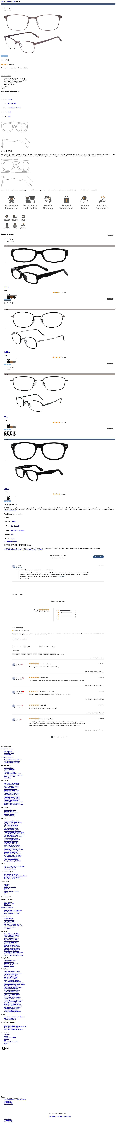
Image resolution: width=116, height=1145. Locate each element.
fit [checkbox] (13, 654)
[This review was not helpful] (102, 671)
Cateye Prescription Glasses (11, 786)
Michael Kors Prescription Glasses (13, 836)
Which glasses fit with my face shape (13, 878)
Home (2, 1)
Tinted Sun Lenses (9, 770)
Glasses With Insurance (10, 869)
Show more (60, 654)
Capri (13, 1)
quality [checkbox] (17, 654)
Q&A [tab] (21, 594)
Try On (4, 56)
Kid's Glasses (7, 754)
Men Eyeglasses (8, 751)
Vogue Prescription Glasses (11, 859)
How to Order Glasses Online (11, 877)
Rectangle (13, 103)
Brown (13, 107)
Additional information (10, 510)
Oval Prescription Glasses (10, 789)
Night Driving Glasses (9, 776)
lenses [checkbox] (35, 654)
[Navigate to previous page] (49, 737)
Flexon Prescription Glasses (11, 841)
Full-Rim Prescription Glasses (12, 797)
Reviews (6, 892)
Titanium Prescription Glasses (12, 793)
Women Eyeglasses (9, 753)
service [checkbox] (29, 654)
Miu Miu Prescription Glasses (12, 843)
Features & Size (5, 87)
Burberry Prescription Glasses (12, 845)
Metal (9, 112)
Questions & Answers (58, 555)
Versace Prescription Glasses (11, 835)
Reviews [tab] (14, 594)
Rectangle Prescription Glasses (12, 783)
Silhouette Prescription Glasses (12, 839)
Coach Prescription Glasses (11, 825)
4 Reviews (63, 422)
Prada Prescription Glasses (11, 828)
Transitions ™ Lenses (9, 772)
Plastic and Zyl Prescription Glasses (13, 801)
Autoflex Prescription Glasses (11, 848)
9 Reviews (63, 357)
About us (6, 888)
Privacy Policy (7, 1101)
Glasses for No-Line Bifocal (11, 812)
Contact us (7, 884)
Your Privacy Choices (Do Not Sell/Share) (15, 1099)
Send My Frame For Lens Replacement (14, 866)
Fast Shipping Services (10, 887)
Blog (5, 889)
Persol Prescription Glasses (11, 838)
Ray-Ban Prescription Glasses (12, 821)
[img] (1, 64)
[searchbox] (17, 646)
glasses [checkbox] (23, 654)
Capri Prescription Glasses (11, 824)
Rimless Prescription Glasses (11, 794)
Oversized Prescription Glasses (12, 799)
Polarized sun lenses (9, 769)
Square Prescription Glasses (11, 784)
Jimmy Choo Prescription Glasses (13, 855)
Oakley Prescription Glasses (11, 829)
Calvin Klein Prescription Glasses (13, 822)
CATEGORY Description (10, 541)
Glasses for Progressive (10, 810)
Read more (76, 725)
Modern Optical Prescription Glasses (13, 849)
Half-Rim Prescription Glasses (12, 796)
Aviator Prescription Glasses (11, 790)
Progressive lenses (8, 768)
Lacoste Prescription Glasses (11, 842)
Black (9, 107)
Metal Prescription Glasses (11, 791)
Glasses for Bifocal (9, 811)
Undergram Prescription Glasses (12, 861)
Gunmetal (18, 107)
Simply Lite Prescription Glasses (12, 846)
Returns (6, 885)
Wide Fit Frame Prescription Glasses (13, 804)
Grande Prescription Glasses (11, 852)
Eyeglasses (8, 1)
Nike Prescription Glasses (10, 826)
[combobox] (34, 646)
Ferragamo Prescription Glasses (12, 851)
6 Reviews (63, 292)
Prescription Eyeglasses (7, 748)
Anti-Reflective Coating (13, 775)
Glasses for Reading (9, 814)
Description (3, 88)
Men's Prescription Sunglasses (12, 761)
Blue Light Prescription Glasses (12, 773)
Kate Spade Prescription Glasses (12, 856)
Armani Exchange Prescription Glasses (14, 833)
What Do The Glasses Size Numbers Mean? (15, 876)
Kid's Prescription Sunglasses (11, 762)
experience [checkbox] (53, 654)
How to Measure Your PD (11, 874)
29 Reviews (11, 64)
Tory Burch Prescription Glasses (12, 831)
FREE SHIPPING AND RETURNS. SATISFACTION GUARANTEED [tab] (23, 549)
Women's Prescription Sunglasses (13, 759)
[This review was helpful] (99, 671)
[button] (98, 556)
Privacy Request (8, 1102)
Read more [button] (62, 576)
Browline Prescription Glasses (12, 803)
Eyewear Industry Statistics (11, 891)
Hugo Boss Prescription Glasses (12, 853)
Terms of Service (8, 1104)
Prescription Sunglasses (7, 757)
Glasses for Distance (9, 815)
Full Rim (10, 99)
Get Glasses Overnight (10, 867)
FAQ (5, 894)
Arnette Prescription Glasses (11, 858)
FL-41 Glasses (7, 778)
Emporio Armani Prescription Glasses (14, 832)
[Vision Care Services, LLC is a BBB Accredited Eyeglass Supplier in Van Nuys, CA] (6, 1048)
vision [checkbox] (40, 654)
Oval (9, 103)
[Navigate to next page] (67, 737)
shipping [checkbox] (46, 654)
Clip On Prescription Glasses (11, 800)
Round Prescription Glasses (11, 787)
